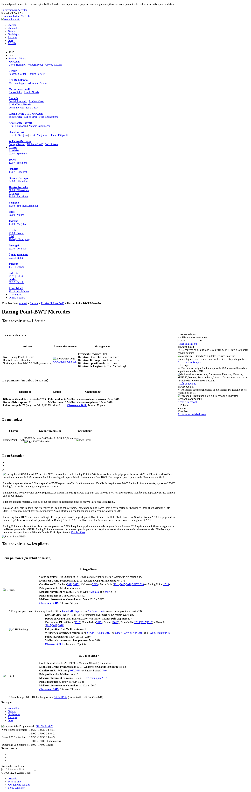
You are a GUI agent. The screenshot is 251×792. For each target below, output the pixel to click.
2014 (116, 584)
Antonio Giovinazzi (39, 125)
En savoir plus (9, 10)
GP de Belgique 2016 (161, 632)
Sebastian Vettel (17, 73)
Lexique (12, 37)
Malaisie (94, 591)
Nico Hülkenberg (48, 116)
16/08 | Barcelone (18, 195)
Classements (15, 294)
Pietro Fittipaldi (59, 135)
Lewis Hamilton (17, 64)
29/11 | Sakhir (16, 275)
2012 (76, 584)
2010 (77, 622)
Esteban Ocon (36, 101)
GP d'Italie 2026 (44, 726)
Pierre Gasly (31, 107)
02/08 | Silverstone (19, 180)
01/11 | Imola (18, 256)
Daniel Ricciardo (18, 101)
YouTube (26, 16)
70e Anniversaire (96, 611)
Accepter (22, 10)
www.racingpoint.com (65, 361)
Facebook (6, 16)
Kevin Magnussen (39, 135)
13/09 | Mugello (17, 222)
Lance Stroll (30, 116)
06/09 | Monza (16, 213)
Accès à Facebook (187, 402)
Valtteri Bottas (35, 64)
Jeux (10, 40)
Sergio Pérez (15, 116)
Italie (107, 591)
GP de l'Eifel (60, 697)
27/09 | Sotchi (16, 232)
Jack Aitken (51, 144)
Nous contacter (16, 787)
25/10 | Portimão (17, 247)
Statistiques (14, 34)
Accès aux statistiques (189, 362)
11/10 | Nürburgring (19, 238)
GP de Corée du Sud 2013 (129, 632)
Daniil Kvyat (16, 107)
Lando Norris (31, 92)
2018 (141, 584)
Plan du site (14, 781)
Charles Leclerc (36, 73)
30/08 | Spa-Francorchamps (23, 204)
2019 (166, 584)
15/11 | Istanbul (17, 265)
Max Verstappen (17, 83)
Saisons (12, 31)
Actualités (13, 28)
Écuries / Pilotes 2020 (52, 303)
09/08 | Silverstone (19, 189)
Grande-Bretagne (71, 611)
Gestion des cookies (19, 784)
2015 (122, 584)
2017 (135, 584)
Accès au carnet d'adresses (192, 414)
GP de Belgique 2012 (98, 632)
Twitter (16, 16)
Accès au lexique (187, 383)
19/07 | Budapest (18, 170)
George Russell (53, 64)
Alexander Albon (37, 83)
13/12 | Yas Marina (19, 290)
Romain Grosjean (18, 135)
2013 (95, 584)
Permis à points (17, 297)
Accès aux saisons (187, 343)
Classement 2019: (77, 405)
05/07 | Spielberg (18, 152)
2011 (69, 584)
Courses (13, 147)
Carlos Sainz (15, 92)
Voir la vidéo (78, 532)
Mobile (12, 43)
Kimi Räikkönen (18, 125)
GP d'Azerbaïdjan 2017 (94, 678)
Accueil (12, 24)
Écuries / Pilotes (17, 58)
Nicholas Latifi (35, 144)
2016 (128, 584)
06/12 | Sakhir (16, 281)
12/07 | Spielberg (18, 161)
